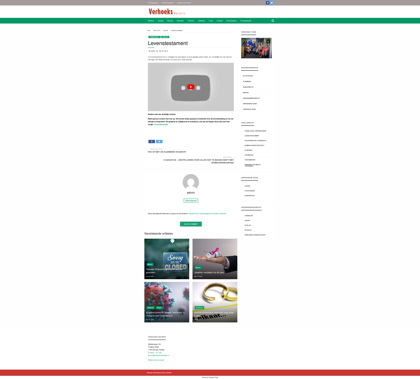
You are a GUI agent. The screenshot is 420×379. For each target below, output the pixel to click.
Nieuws (170, 20)
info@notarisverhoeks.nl (159, 355)
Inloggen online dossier (184, 3)
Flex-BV (248, 225)
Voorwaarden (231, 20)
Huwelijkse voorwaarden (255, 131)
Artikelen (201, 20)
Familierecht (248, 87)
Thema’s (191, 20)
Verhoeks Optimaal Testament (253, 165)
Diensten (180, 20)
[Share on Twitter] (159, 141)
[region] (256, 48)
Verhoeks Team (249, 109)
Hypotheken (250, 191)
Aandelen (249, 216)
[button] (268, 41)
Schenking (249, 155)
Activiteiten (248, 76)
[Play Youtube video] (191, 87)
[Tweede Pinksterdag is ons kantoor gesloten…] (166, 258)
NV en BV (248, 230)
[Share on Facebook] (151, 141)
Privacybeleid (245, 20)
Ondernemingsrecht (251, 98)
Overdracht (250, 196)
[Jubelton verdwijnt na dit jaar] (214, 258)
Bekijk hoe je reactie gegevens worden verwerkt (207, 213)
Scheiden (248, 150)
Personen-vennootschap (255, 235)
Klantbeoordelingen (168, 3)
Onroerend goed (250, 104)
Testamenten (250, 160)
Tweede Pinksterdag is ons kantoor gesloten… (164, 270)
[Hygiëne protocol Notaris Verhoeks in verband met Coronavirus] (166, 302)
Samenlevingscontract (254, 145)
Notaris (161, 20)
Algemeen (247, 81)
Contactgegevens (153, 3)
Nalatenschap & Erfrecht (255, 141)
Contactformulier (161, 124)
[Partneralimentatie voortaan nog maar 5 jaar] (214, 302)
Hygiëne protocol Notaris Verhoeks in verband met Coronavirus (165, 314)
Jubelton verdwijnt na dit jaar (209, 272)
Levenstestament (252, 136)
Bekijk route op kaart (156, 360)
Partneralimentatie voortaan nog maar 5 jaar (214, 314)
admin (153, 51)
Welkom (151, 20)
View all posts (191, 200)
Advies (247, 186)
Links (211, 20)
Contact (220, 20)
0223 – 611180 (156, 352)
